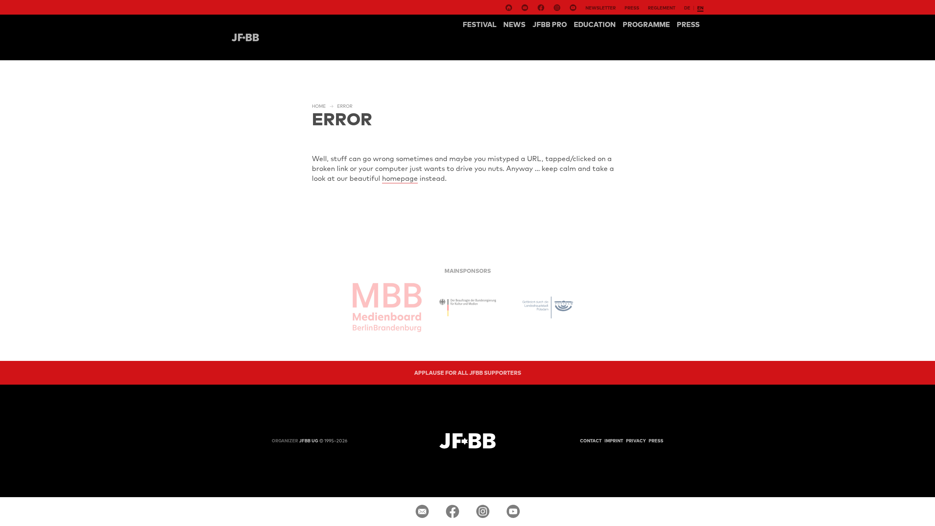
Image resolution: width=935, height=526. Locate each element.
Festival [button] (479, 24)
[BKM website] (467, 307)
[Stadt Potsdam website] (548, 307)
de (687, 8)
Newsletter (600, 8)
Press (632, 8)
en (700, 8)
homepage (400, 178)
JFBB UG (295, 440)
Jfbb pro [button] (550, 24)
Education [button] (595, 24)
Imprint (613, 440)
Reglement (661, 8)
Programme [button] (646, 24)
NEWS (514, 24)
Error (344, 106)
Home (319, 106)
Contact (591, 440)
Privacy (636, 440)
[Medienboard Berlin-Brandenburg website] (387, 307)
